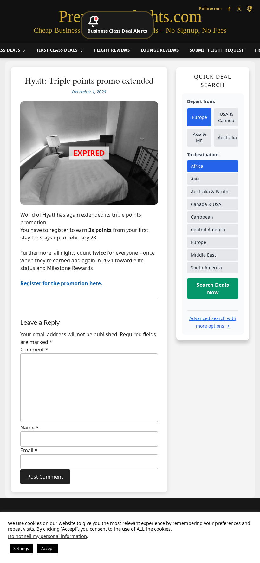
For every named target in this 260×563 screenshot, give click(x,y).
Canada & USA (206, 204)
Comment (34, 349)
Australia (227, 137)
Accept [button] (47, 548)
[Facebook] (229, 9)
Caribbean (202, 217)
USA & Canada (226, 117)
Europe (199, 117)
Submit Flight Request (217, 50)
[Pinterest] (249, 9)
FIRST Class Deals (57, 50)
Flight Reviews (112, 50)
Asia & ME (199, 137)
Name (29, 427)
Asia (195, 179)
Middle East (203, 255)
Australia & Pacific (210, 191)
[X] (239, 9)
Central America (208, 229)
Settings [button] (21, 548)
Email (28, 450)
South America (206, 268)
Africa (197, 166)
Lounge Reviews (160, 50)
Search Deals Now (213, 288)
